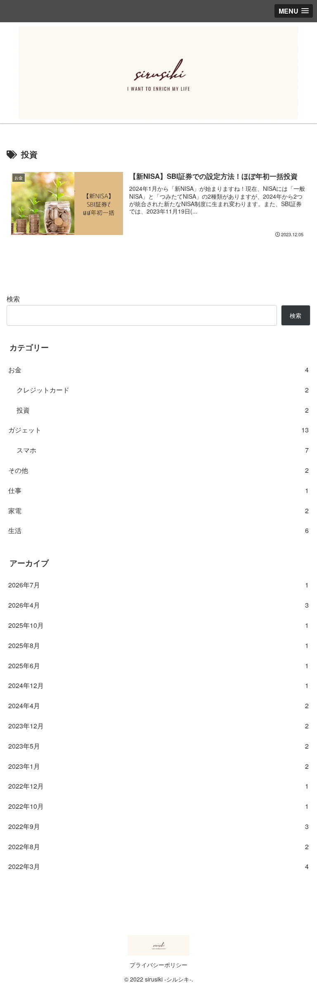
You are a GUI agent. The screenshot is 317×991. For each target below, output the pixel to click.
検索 (13, 298)
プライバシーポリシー (158, 964)
